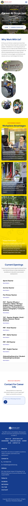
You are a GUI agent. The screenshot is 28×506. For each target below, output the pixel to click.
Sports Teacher (8, 281)
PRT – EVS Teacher (9, 342)
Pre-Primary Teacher (10, 295)
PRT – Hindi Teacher (9, 328)
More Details (6, 283)
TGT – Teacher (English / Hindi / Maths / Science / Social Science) (13, 319)
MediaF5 (20, 501)
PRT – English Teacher (10, 349)
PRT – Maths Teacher (10, 335)
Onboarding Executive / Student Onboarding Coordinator (14, 357)
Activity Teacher (8, 288)
